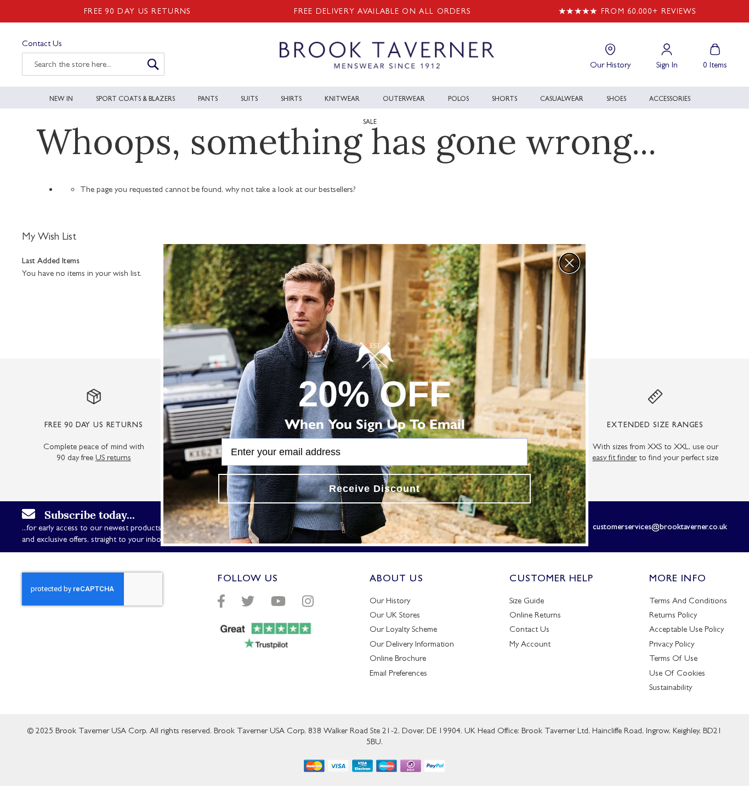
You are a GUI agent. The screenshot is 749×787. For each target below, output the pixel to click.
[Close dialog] (569, 263)
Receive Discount (374, 488)
